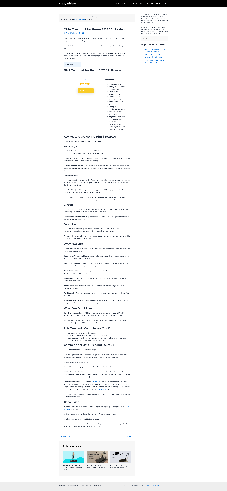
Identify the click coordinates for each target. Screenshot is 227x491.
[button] (127, 3)
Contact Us (62, 485)
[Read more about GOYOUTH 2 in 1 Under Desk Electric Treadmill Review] (73, 457)
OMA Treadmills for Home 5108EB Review (96, 467)
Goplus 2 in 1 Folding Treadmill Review (118, 467)
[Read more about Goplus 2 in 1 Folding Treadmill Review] (121, 457)
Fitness (124, 3)
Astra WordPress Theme (153, 485)
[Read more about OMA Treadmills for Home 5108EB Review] (97, 457)
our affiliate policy (79, 19)
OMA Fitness (96, 46)
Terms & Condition (95, 485)
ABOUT (158, 3)
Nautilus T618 (97, 382)
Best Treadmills (137, 3)
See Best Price (85, 90)
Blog (117, 3)
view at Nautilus (102, 389)
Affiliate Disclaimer (73, 485)
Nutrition (150, 3)
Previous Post (65, 436)
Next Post (130, 436)
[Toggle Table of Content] (77, 64)
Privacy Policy (84, 485)
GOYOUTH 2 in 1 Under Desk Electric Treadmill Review (72, 468)
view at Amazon (83, 377)
